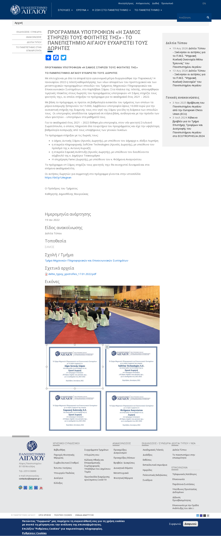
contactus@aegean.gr (30, 479)
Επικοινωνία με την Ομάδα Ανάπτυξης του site (185, 507)
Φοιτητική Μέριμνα (123, 478)
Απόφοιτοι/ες (143, 3)
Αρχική (19, 22)
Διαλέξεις (147, 454)
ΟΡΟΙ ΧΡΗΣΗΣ (45, 515)
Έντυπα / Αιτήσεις (63, 467)
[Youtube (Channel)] (41, 487)
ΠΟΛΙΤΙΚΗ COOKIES (63, 515)
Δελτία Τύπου (179, 449)
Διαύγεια (58, 478)
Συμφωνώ (175, 523)
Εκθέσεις (147, 459)
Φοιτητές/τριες (125, 3)
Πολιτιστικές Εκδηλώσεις (155, 475)
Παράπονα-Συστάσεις (183, 484)
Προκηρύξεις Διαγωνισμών (120, 451)
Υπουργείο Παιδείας (64, 473)
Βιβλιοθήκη (59, 449)
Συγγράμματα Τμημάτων (96, 449)
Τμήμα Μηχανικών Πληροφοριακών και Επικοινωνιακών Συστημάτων (86, 260)
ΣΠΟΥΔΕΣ (64, 10)
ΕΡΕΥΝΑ (81, 10)
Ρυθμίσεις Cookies (34, 533)
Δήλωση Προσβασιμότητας (181, 499)
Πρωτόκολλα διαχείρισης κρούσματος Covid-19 (97, 478)
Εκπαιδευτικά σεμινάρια (155, 464)
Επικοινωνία (178, 479)
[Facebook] (25, 487)
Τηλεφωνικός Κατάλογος (184, 474)
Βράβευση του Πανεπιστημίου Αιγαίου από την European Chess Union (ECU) (188, 108)
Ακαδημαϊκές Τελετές (153, 449)
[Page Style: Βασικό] (197, 515)
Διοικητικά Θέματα (123, 467)
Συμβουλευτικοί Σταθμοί (66, 462)
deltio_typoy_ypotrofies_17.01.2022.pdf (72, 274)
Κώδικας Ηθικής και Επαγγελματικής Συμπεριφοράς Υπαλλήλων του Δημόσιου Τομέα (97, 465)
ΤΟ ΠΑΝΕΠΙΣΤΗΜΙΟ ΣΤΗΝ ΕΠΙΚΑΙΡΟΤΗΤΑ (28, 49)
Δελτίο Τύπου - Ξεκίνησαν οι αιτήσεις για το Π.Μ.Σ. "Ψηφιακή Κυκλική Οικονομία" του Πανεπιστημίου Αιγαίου (189, 78)
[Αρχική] (30, 10)
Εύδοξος (58, 483)
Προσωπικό (167, 3)
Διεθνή (155, 3)
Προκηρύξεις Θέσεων (124, 457)
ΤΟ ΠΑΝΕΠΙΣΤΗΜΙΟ (147, 10)
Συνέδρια (147, 480)
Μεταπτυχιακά (121, 473)
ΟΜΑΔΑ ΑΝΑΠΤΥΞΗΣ (84, 515)
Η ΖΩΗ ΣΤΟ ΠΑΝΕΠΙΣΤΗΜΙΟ (110, 10)
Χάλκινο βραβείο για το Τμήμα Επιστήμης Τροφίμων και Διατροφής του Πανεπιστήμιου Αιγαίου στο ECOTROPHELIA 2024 (189, 127)
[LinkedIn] (36, 487)
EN (204, 3)
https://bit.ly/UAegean (58, 177)
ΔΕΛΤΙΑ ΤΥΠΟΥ (34, 42)
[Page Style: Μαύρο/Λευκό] (208, 515)
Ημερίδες (147, 470)
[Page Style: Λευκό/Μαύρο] (204, 515)
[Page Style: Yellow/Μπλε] (201, 515)
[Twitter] (31, 487)
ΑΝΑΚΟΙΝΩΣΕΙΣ (33, 37)
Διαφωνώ (190, 523)
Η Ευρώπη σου (91, 454)
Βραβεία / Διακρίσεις (124, 462)
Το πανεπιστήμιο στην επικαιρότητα (183, 456)
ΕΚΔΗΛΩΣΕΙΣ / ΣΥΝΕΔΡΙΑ (29, 31)
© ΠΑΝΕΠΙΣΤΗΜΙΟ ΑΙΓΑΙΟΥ (23, 515)
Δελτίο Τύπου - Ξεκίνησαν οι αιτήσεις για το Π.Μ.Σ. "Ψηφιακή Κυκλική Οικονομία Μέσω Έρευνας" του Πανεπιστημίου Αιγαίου (189, 57)
